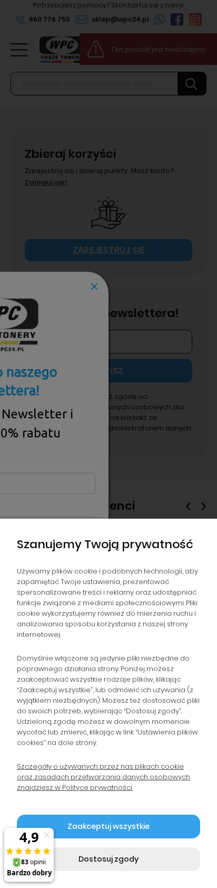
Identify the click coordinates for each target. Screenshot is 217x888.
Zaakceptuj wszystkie (108, 826)
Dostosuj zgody (108, 859)
